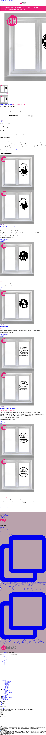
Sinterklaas (5, 84)
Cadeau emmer (7, 690)
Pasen (5, 670)
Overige (5, 693)
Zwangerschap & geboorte (9, 679)
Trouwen (6, 676)
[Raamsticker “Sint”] (17, 323)
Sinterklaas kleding (10, 675)
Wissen (28, 117)
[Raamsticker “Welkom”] (17, 457)
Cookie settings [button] (3, 710)
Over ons (1, 532)
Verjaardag (6, 678)
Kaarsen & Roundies (8, 692)
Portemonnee (6, 663)
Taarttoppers (6, 694)
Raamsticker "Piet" (3, 93)
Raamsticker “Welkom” (5, 495)
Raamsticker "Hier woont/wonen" (6, 104)
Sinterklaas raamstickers (11, 84)
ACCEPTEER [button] (9, 710)
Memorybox (6, 685)
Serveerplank (6, 686)
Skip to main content (10, 0)
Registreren (2, 708)
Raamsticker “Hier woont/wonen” (7, 226)
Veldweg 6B (2, 516)
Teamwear (6, 664)
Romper (5, 657)
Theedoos (6, 688)
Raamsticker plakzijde (13, 115)
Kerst (5, 668)
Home (1, 84)
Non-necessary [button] (2, 729)
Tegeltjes (6, 695)
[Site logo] (23, 4)
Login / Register (5, 699)
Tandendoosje (6, 687)
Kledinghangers (7, 684)
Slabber (5, 658)
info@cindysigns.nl (6, 515)
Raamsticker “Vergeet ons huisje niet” (8, 408)
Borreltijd (6, 666)
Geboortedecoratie (7, 681)
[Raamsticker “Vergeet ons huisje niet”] (17, 370)
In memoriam (6, 667)
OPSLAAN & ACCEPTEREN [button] (5, 734)
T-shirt (5, 660)
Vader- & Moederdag (8, 677)
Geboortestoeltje (7, 682)
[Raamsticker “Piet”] (17, 275)
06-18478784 (4, 514)
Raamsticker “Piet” (4, 279)
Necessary (3, 725)
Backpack (6, 662)
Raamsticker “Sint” (4, 326)
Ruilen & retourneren (4, 528)
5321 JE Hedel (2, 517)
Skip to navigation (3, 0)
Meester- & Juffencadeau (8, 669)
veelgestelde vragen (14, 149)
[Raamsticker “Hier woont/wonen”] (17, 189)
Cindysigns (5, 652)
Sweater (5, 659)
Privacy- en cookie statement (5, 530)
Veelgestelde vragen (3, 527)
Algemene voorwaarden (4, 529)
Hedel (5, 691)
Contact (1, 531)
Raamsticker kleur (13, 117)
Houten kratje (6, 683)
